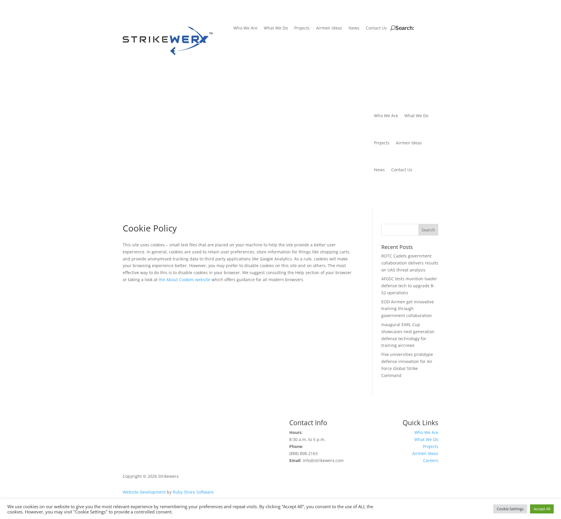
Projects (301, 28)
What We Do (276, 28)
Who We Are (245, 28)
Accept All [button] (542, 508)
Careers (430, 460)
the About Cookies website (184, 279)
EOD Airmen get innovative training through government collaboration (407, 309)
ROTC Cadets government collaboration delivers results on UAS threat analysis (409, 263)
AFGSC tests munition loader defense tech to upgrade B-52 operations (409, 285)
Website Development (144, 492)
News (353, 28)
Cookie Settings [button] (510, 508)
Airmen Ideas (329, 28)
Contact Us (376, 28)
